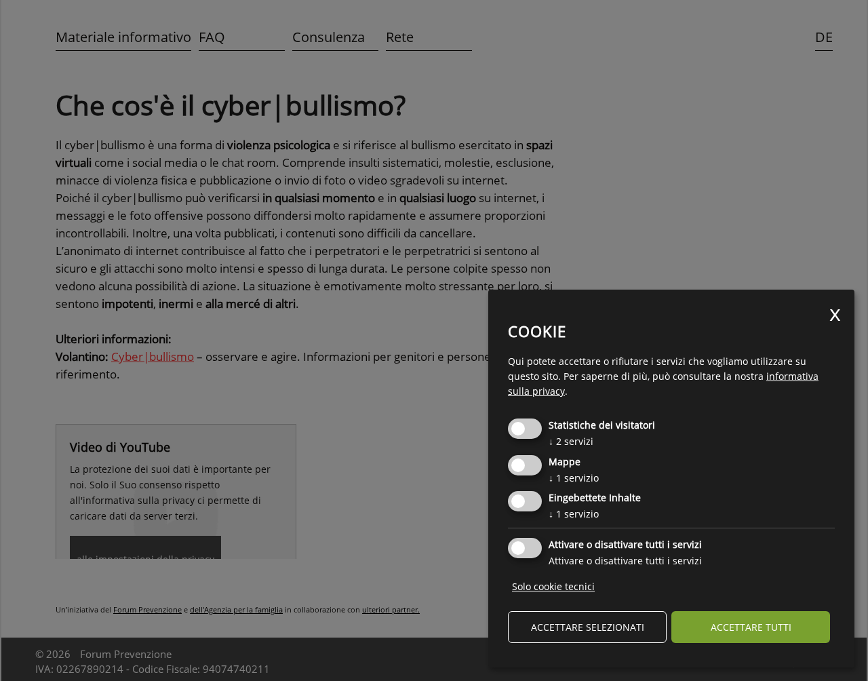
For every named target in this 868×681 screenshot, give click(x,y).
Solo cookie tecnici (553, 586)
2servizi (571, 441)
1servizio (574, 477)
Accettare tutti (751, 627)
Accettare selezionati (587, 627)
